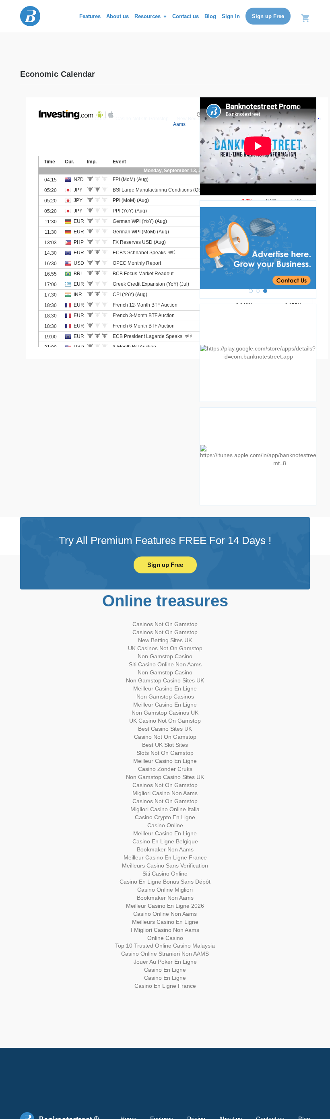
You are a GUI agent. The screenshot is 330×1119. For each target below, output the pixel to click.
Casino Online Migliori (165, 889)
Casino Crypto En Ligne (165, 817)
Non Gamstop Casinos (165, 696)
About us (117, 16)
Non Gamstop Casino (165, 656)
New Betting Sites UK (165, 640)
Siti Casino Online (165, 873)
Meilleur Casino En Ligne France (165, 857)
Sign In (231, 16)
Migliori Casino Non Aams (165, 793)
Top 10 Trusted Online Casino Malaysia (165, 945)
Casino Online (165, 825)
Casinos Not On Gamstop (165, 624)
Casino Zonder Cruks (165, 769)
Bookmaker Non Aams (165, 849)
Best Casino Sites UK (165, 728)
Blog (210, 16)
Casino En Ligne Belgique (165, 841)
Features (90, 16)
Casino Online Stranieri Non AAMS (165, 953)
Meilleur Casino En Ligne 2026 (165, 906)
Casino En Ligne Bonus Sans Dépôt (165, 881)
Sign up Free (268, 16)
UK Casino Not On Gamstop (165, 720)
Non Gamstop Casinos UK (165, 712)
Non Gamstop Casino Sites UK (165, 680)
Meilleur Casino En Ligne (165, 688)
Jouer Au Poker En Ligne (165, 961)
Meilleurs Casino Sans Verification (165, 865)
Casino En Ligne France (165, 986)
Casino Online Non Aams (165, 914)
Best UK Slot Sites (165, 745)
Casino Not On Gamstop (165, 737)
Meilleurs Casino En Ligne (165, 922)
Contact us (185, 16)
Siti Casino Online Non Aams (165, 664)
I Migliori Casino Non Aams (165, 930)
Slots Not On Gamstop (165, 753)
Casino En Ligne (165, 970)
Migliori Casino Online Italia (165, 809)
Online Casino (165, 938)
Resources (148, 16)
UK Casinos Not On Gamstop (165, 648)
